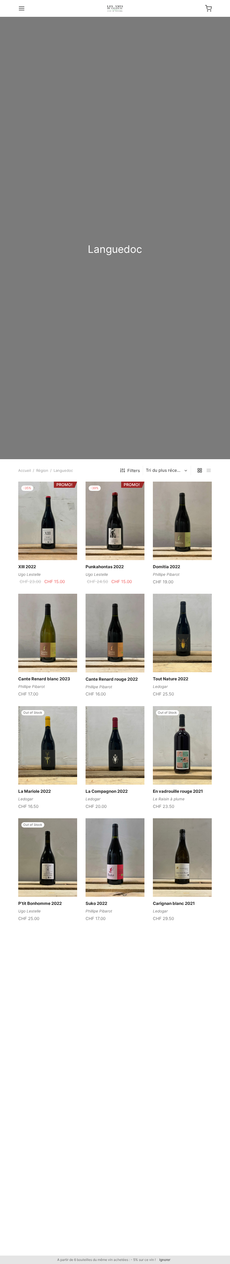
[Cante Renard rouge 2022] (115, 633)
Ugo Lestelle (29, 574)
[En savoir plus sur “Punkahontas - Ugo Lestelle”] (172, 1107)
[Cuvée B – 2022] (182, 969)
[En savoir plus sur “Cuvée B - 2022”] (172, 995)
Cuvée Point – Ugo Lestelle (45, 1127)
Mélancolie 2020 (102, 1015)
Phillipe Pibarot (166, 574)
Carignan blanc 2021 (174, 903)
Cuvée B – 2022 (168, 1015)
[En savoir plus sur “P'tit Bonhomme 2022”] (38, 883)
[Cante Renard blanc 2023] (47, 633)
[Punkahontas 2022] (115, 521)
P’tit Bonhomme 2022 (40, 903)
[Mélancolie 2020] (115, 969)
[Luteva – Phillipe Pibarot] (115, 1082)
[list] (209, 470)
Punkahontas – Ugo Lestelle (181, 1127)
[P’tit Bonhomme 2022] (47, 857)
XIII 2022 (27, 566)
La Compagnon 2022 (107, 791)
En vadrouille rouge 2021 (178, 791)
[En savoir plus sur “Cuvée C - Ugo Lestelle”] (105, 1220)
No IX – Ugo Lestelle (38, 1239)
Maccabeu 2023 (35, 1015)
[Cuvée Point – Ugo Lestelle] (47, 1082)
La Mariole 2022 (34, 791)
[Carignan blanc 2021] (182, 857)
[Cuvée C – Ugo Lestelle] (115, 1194)
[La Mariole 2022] (47, 745)
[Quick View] (57, 546)
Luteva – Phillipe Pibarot (110, 1127)
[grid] (200, 470)
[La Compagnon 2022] (115, 745)
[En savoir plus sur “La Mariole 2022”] (38, 771)
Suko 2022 (96, 903)
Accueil (24, 470)
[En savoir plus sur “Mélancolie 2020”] (105, 995)
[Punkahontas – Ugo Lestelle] (182, 1082)
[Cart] (208, 8)
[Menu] (21, 8)
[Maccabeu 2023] (47, 969)
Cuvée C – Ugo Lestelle (109, 1239)
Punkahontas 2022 (105, 566)
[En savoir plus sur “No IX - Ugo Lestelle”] (38, 1220)
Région (42, 470)
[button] (38, 546)
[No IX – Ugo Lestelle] (47, 1194)
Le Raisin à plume (169, 799)
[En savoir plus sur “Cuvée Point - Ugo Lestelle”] (38, 1107)
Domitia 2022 (166, 566)
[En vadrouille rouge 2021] (182, 745)
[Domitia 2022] (182, 521)
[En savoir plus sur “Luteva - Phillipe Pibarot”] (105, 1107)
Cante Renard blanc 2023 (44, 678)
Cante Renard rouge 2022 (112, 679)
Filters (133, 470)
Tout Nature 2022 (170, 678)
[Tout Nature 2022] (182, 633)
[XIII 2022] (47, 521)
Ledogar (160, 686)
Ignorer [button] (164, 1260)
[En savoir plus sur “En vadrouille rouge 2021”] (172, 771)
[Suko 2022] (115, 857)
